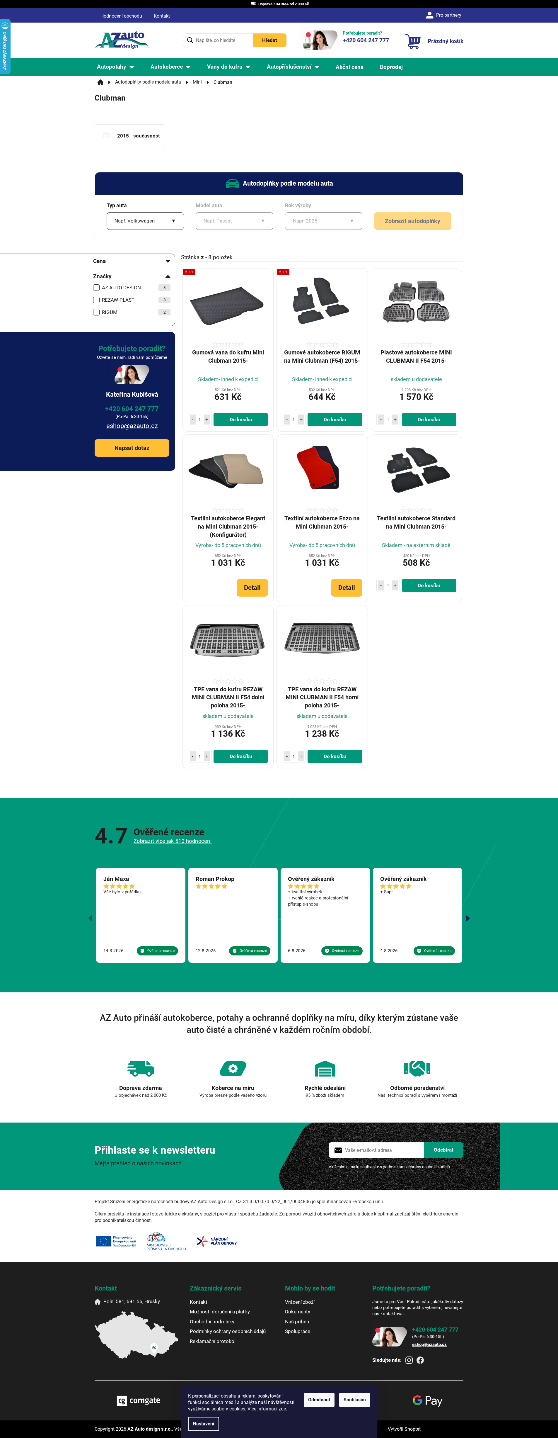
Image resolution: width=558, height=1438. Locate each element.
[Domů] (100, 82)
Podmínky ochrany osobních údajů (228, 1331)
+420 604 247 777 (132, 408)
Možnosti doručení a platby (220, 1312)
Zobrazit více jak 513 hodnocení (173, 841)
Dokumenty (297, 1312)
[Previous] (90, 918)
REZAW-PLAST (134, 300)
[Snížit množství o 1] (193, 420)
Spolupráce (297, 1331)
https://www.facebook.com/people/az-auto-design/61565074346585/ (420, 1360)
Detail (252, 587)
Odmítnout (319, 1400)
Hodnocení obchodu (121, 16)
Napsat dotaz (132, 447)
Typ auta (117, 205)
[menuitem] (115, 67)
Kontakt (162, 16)
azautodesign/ (409, 1360)
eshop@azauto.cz (132, 425)
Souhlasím (355, 1400)
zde (282, 1409)
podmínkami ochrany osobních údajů (416, 1166)
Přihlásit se (443, 1150)
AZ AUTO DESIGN (134, 288)
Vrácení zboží (300, 1302)
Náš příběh (297, 1322)
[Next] (467, 918)
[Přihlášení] (444, 15)
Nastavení (203, 1424)
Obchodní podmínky (212, 1322)
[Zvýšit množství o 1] (207, 420)
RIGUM (134, 312)
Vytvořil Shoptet (404, 1429)
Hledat (269, 40)
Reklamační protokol (213, 1341)
